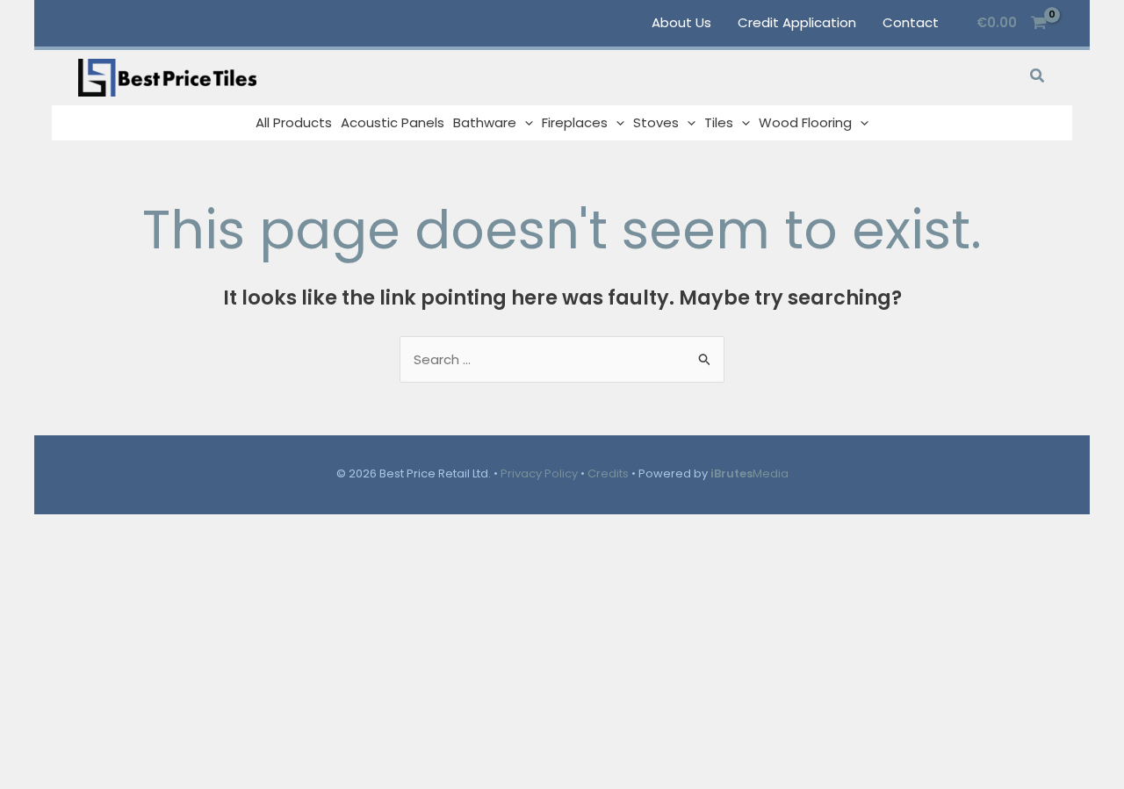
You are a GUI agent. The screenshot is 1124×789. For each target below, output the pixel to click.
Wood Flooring (805, 122)
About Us (681, 22)
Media (749, 473)
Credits (608, 473)
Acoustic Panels (392, 122)
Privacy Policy (539, 473)
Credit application (797, 22)
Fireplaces (575, 122)
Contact (911, 22)
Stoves (656, 122)
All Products (294, 122)
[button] (1038, 77)
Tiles (718, 122)
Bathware (484, 122)
